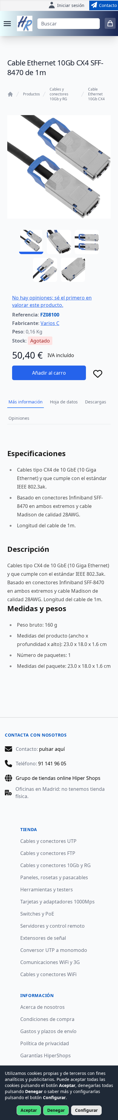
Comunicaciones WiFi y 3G (50, 962)
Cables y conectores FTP (47, 853)
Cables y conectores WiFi (48, 974)
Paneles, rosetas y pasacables (54, 877)
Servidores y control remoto (52, 926)
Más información (25, 402)
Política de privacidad (44, 1043)
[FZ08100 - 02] (59, 242)
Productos (31, 94)
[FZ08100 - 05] (73, 270)
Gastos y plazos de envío (48, 1031)
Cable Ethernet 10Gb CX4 (96, 94)
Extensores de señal (43, 938)
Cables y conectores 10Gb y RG (59, 94)
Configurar (86, 1110)
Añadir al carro (49, 372)
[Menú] (7, 23)
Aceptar (29, 1110)
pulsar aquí (52, 749)
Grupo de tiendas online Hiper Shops (58, 778)
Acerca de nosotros (42, 1007)
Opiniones (18, 418)
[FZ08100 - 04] (45, 270)
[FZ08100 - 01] (31, 242)
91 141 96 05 (52, 763)
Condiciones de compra (47, 1019)
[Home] (10, 94)
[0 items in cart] (110, 23)
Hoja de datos (64, 402)
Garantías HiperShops (45, 1055)
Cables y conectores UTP (48, 841)
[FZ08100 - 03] (87, 242)
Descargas (95, 402)
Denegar (56, 1110)
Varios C (50, 323)
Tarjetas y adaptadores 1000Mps (57, 901)
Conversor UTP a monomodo (53, 950)
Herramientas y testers (46, 889)
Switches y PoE (37, 913)
